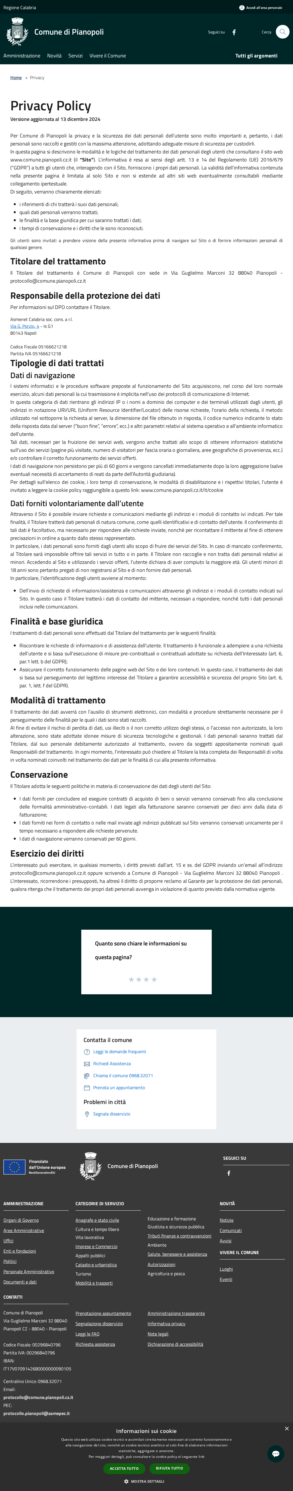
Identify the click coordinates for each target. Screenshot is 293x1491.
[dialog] (146, 1457)
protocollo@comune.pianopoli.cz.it (38, 1397)
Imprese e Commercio (96, 1246)
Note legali (158, 1333)
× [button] (286, 1429)
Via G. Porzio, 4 (24, 326)
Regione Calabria (19, 7)
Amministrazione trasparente (176, 1313)
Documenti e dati (20, 1281)
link (201, 1456)
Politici (10, 1261)
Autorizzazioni (161, 1264)
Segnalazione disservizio (99, 1323)
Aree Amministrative (23, 1230)
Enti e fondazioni (19, 1251)
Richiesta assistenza (95, 1344)
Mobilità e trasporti (94, 1283)
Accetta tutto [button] (124, 1468)
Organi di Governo (21, 1220)
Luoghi (226, 1269)
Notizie (226, 1220)
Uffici (8, 1240)
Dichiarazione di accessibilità (175, 1344)
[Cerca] (283, 32)
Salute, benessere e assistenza (177, 1254)
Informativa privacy (166, 1323)
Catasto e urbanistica (96, 1264)
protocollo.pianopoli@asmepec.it (36, 1413)
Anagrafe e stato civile (97, 1220)
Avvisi (225, 1240)
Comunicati (231, 1230)
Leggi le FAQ (88, 1333)
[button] (146, 1481)
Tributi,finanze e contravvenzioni (179, 1235)
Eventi (226, 1279)
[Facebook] (231, 31)
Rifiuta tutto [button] (169, 1468)
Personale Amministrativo (28, 1271)
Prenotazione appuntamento (103, 1313)
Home (16, 77)
